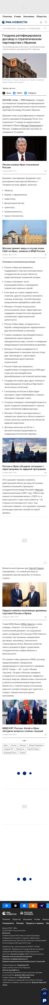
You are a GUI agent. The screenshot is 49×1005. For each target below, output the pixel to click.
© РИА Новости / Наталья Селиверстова (15, 80)
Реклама (20, 923)
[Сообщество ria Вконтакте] (24, 905)
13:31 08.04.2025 (9, 28)
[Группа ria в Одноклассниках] (33, 905)
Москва (23, 745)
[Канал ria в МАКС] (6, 905)
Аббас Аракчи (27, 624)
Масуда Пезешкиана (31, 125)
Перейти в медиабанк (37, 80)
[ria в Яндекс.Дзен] (15, 905)
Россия (14, 745)
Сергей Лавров (36, 568)
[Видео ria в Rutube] (42, 905)
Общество (20, 749)
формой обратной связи (24, 975)
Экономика (27, 919)
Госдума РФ (8, 749)
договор (6, 106)
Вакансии (6, 933)
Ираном (39, 489)
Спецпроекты (8, 923)
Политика (6, 919)
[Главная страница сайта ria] (14, 22)
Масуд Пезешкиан (36, 745)
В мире (22, 753)
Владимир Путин (10, 753)
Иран (6, 745)
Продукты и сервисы (35, 923)
